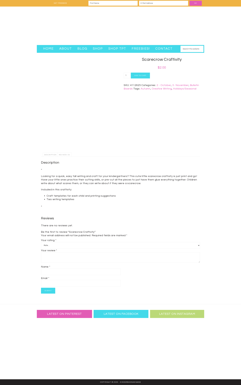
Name (45, 266)
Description (50, 155)
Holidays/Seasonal (185, 88)
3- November (180, 85)
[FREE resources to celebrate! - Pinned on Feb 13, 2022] (46, 364)
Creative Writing (162, 88)
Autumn (145, 88)
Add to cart (140, 75)
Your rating (48, 240)
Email (45, 278)
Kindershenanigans (120, 25)
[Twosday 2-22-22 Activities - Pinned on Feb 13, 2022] (64, 364)
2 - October (164, 85)
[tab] (50, 155)
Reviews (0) (64, 155)
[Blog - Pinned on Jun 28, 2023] (46, 328)
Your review (49, 250)
